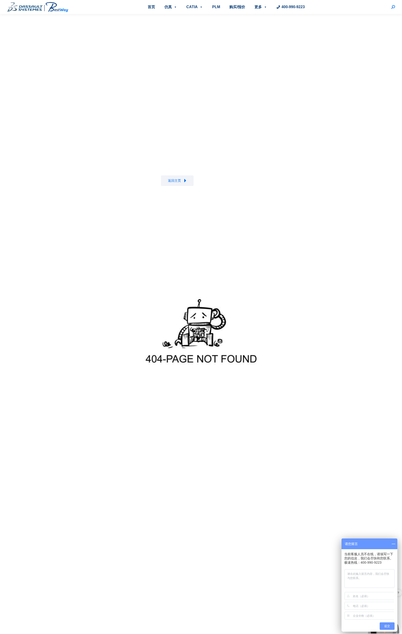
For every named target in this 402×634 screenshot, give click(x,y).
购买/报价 (237, 7)
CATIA (192, 7)
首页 (151, 7)
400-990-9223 (293, 7)
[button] (177, 180)
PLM (216, 7)
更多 (258, 7)
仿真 (168, 7)
